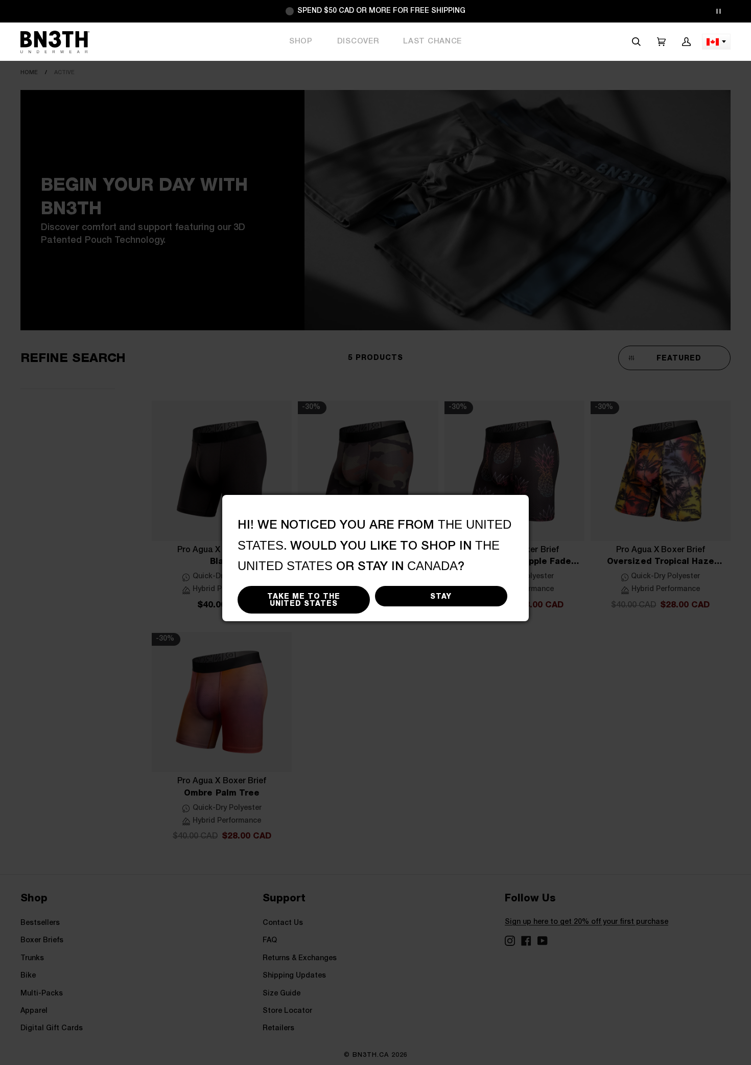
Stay (441, 596)
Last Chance (432, 41)
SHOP (301, 41)
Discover (358, 41)
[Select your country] (716, 42)
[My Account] (686, 41)
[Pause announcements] (718, 11)
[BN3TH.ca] (54, 42)
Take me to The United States (303, 599)
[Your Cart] (661, 41)
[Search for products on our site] (636, 41)
